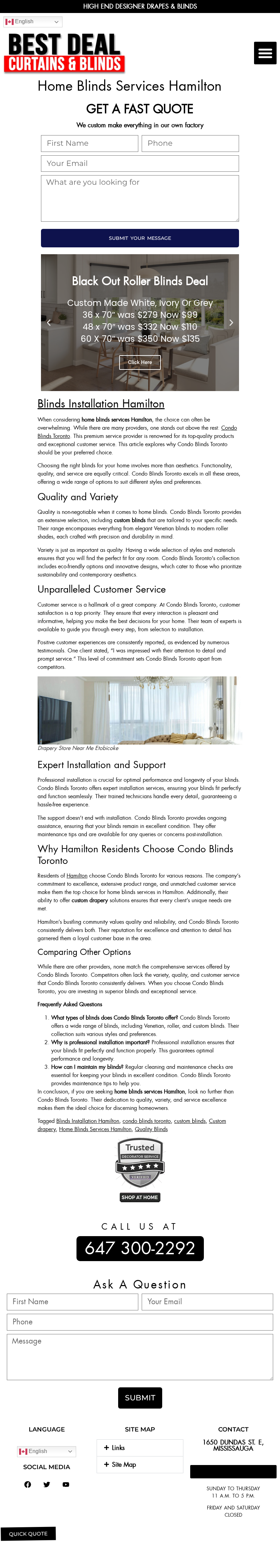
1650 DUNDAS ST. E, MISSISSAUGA (233, 1445)
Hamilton (77, 875)
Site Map (124, 1465)
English (23, 21)
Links (118, 1448)
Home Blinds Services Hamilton (95, 1129)
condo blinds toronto (147, 1121)
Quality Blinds (151, 1129)
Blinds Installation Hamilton (101, 404)
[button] (265, 53)
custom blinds (190, 1121)
